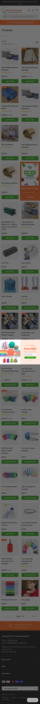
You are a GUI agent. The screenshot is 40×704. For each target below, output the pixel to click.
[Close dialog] (1, 340)
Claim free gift (30, 357)
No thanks (30, 360)
